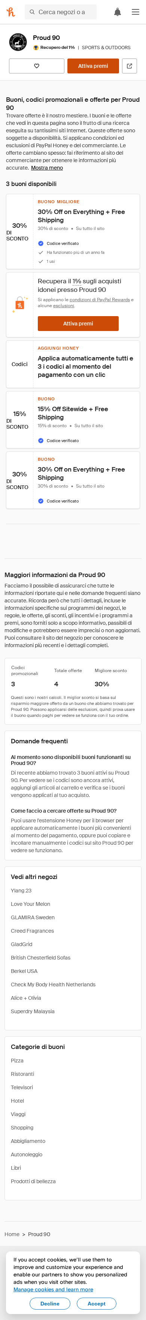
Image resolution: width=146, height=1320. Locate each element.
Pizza (17, 1060)
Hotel (17, 1100)
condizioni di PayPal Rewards (100, 300)
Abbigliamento (28, 1141)
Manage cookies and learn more (53, 1289)
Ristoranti (22, 1074)
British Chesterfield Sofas (40, 957)
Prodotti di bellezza (33, 1181)
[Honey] (11, 12)
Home (11, 1234)
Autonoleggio (26, 1154)
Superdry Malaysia (33, 1011)
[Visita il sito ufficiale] (129, 66)
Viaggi (18, 1114)
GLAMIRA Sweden (33, 917)
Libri (16, 1168)
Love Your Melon (30, 904)
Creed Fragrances (32, 930)
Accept (97, 1304)
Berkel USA (24, 971)
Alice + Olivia (26, 998)
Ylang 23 (21, 890)
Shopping (22, 1127)
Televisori (22, 1087)
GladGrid (21, 944)
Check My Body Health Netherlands (53, 984)
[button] (135, 12)
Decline (50, 1304)
